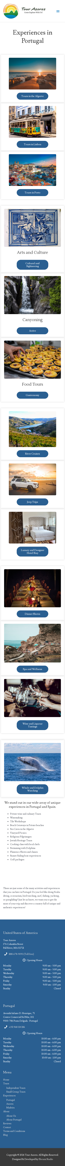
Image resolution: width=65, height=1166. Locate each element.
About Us (11, 1115)
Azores (9, 1103)
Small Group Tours (15, 1091)
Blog (5, 1134)
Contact (7, 1127)
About (6, 1111)
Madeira (10, 1107)
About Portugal (13, 1119)
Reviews (7, 1123)
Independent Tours (15, 1088)
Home (6, 1079)
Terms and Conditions (14, 1131)
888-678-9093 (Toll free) (21, 954)
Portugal (10, 1100)
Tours (6, 1083)
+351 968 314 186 (17, 1027)
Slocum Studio (46, 1159)
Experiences (9, 1095)
